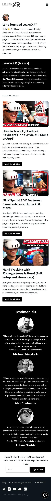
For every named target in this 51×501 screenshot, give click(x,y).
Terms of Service (8, 495)
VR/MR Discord (40, 483)
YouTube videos (9, 43)
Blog (4, 483)
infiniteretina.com (37, 441)
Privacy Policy (23, 495)
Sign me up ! (38, 470)
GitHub (15, 39)
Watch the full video (12, 164)
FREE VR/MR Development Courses (20, 483)
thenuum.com (36, 349)
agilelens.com (33, 399)
